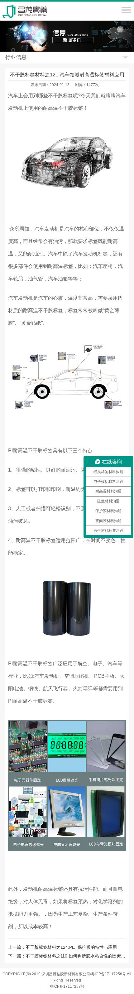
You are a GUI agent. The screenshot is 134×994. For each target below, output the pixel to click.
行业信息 (15, 57)
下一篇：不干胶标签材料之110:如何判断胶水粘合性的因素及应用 (67, 955)
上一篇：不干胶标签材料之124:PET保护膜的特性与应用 (62, 947)
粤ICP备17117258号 (67, 986)
